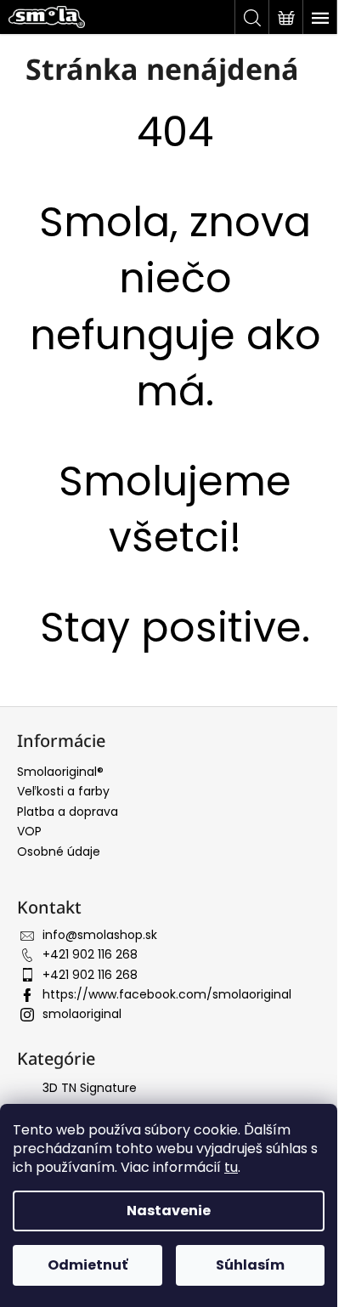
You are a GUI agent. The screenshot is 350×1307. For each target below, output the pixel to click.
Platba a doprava (67, 811)
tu (231, 1167)
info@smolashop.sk (99, 934)
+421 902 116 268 (90, 954)
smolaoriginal (81, 1013)
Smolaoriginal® (60, 771)
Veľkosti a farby (63, 791)
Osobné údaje (58, 851)
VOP (29, 831)
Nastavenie (169, 1210)
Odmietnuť (87, 1265)
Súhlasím (250, 1265)
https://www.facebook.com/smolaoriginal (166, 994)
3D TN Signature (89, 1087)
